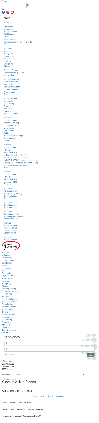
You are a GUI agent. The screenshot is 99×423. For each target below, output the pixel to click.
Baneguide (8, 53)
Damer (6, 140)
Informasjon (9, 48)
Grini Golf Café (10, 232)
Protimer (7, 106)
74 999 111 (16, 374)
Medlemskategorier (10, 299)
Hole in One (9, 36)
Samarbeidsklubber (12, 86)
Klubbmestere (9, 39)
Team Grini (8, 198)
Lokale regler (9, 56)
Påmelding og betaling (13, 193)
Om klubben (9, 34)
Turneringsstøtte (10, 138)
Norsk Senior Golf (11, 218)
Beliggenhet (9, 29)
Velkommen (8, 26)
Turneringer (8, 207)
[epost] (83, 374)
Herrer (6, 167)
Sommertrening (10, 101)
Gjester (7, 66)
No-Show (7, 61)
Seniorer (7, 184)
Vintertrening (9, 103)
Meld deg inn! (7, 296)
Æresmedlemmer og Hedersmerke (18, 42)
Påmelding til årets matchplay (16, 157)
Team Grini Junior (11, 113)
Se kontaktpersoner (11, 379)
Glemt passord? (10, 354)
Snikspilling (8, 63)
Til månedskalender (56, 396)
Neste (42, 396)
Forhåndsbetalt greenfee (14, 72)
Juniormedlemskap (11, 122)
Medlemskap (9, 75)
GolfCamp (8, 133)
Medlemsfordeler (11, 84)
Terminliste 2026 (10, 152)
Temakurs (8, 108)
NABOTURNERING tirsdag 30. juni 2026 (20, 160)
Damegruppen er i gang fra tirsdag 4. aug (21, 162)
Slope (6, 51)
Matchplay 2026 (10, 182)
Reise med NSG (10, 228)
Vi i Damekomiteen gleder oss (16, 165)
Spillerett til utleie (11, 89)
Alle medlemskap (11, 81)
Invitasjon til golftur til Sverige (16, 155)
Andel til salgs (9, 92)
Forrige (36, 396)
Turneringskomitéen (12, 214)
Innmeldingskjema (11, 79)
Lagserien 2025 (10, 230)
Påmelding (8, 149)
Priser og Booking (11, 70)
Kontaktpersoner (10, 31)
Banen (6, 44)
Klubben (7, 22)
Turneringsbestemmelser (14, 216)
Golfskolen (8, 111)
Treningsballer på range (13, 135)
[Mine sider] (3, 9)
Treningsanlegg (10, 58)
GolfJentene (9, 130)
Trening (7, 94)
